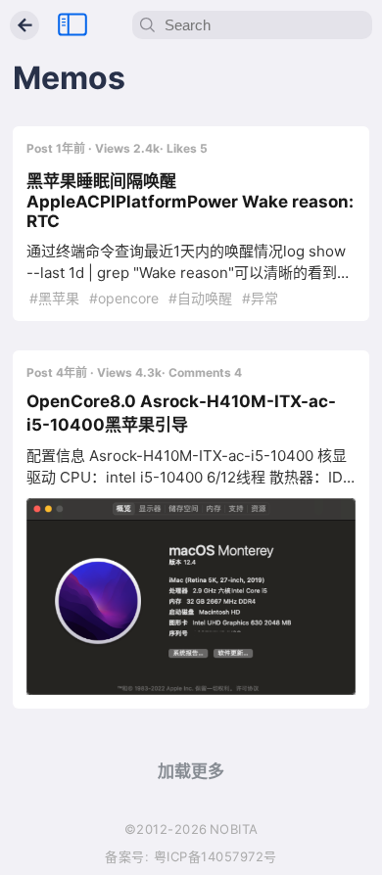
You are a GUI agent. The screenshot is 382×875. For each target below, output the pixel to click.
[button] (191, 596)
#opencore (122, 298)
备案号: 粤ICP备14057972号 (191, 856)
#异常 (258, 298)
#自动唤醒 (198, 298)
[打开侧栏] (72, 26)
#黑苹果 (54, 298)
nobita (234, 829)
